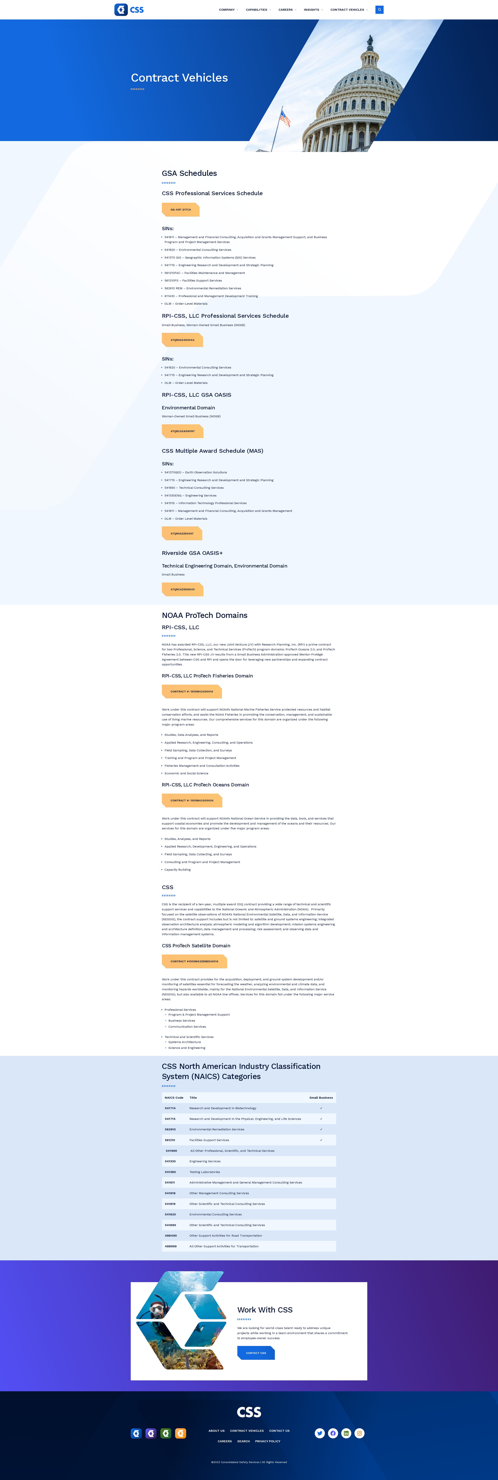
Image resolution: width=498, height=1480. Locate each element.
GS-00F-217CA (181, 209)
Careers (286, 9)
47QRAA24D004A (182, 339)
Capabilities (256, 9)
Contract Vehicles (347, 9)
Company (227, 9)
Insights (311, 9)
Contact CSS (256, 1353)
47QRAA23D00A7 (182, 533)
